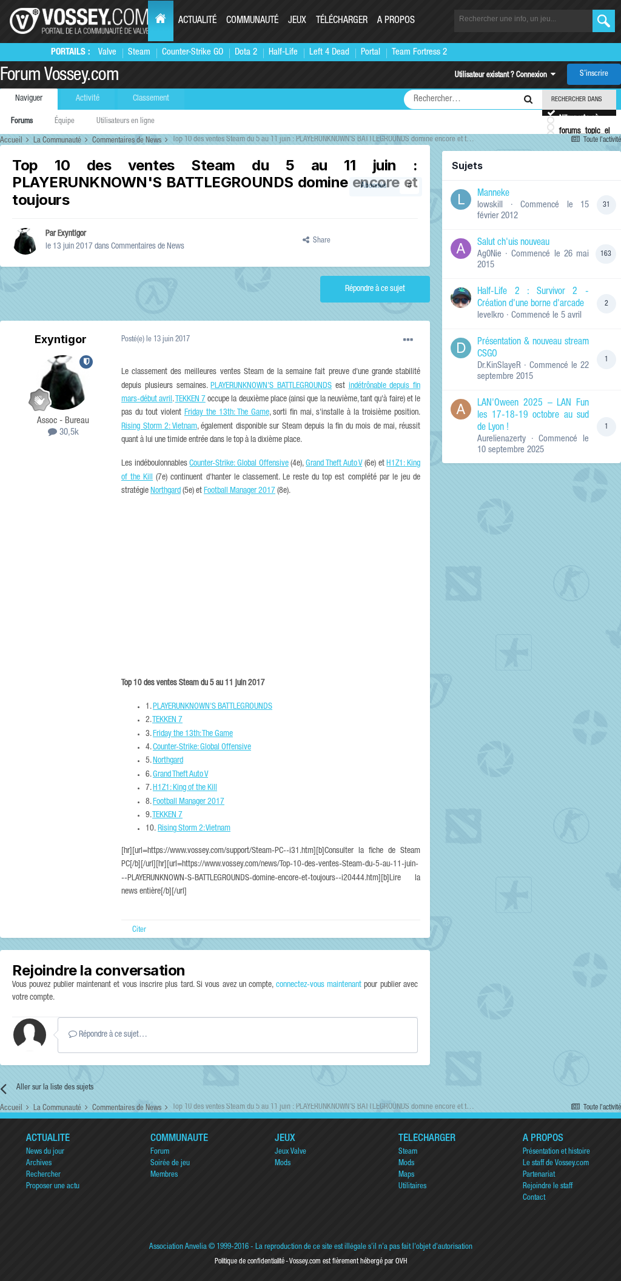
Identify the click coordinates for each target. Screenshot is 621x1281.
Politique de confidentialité (249, 1261)
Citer (139, 930)
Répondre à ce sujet (375, 289)
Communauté (252, 21)
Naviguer (28, 99)
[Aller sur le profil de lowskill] (461, 199)
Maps (406, 1175)
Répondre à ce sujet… (112, 1035)
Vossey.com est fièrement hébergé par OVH (348, 1261)
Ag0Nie (489, 254)
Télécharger (342, 21)
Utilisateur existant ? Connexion (503, 75)
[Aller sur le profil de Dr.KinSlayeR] (461, 348)
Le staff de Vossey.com (556, 1164)
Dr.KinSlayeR (499, 365)
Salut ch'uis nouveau (513, 243)
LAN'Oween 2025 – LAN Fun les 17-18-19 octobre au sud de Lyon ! (533, 416)
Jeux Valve (290, 1152)
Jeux (297, 21)
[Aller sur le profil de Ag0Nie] (461, 248)
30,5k (68, 432)
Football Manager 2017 (239, 491)
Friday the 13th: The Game (226, 413)
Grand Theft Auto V (334, 464)
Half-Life (283, 52)
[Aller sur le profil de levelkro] (461, 297)
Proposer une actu (52, 1187)
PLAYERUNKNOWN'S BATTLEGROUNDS (271, 386)
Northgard (165, 491)
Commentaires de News (147, 246)
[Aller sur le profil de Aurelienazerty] (461, 409)
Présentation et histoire (556, 1152)
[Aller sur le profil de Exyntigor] (25, 241)
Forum (159, 1152)
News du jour (45, 1152)
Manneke (493, 194)
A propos (396, 21)
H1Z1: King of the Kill (185, 788)
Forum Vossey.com (59, 76)
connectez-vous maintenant (318, 985)
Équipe (65, 121)
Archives (39, 1164)
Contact (534, 1198)
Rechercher (43, 1175)
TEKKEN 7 (190, 399)
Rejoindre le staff (547, 1187)
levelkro (490, 315)
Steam (139, 52)
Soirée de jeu (170, 1164)
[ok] (603, 21)
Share (320, 241)
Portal (370, 52)
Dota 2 (246, 52)
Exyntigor (72, 234)
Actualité (197, 21)
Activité (87, 99)
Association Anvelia (178, 1247)
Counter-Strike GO (192, 52)
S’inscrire (594, 74)
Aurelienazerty (501, 439)
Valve (107, 52)
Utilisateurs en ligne (125, 121)
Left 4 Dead (329, 52)
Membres (164, 1175)
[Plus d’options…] (408, 340)
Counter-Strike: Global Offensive (238, 464)
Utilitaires (412, 1187)
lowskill (490, 205)
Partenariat (539, 1175)
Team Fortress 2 (419, 52)
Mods (282, 1164)
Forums (22, 121)
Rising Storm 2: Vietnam (159, 427)
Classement (151, 99)
